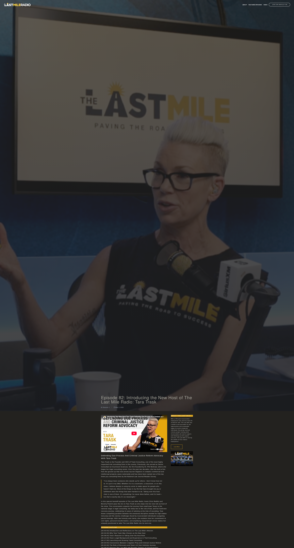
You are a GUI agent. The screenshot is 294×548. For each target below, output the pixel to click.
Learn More (177, 446)
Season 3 (106, 407)
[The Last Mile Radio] (17, 3)
